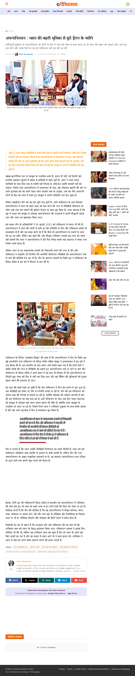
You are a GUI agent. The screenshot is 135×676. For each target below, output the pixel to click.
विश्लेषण (90, 11)
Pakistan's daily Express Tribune (53, 552)
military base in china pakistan (21, 552)
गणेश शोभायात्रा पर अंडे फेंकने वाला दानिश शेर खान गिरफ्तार (119, 176)
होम (9, 11)
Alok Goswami (26, 54)
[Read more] (79, 571)
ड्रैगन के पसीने (34, 547)
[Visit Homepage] (67, 4)
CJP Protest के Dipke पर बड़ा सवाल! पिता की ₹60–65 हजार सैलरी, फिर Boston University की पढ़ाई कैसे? (118, 230)
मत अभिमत (102, 11)
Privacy (62, 669)
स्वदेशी (69, 11)
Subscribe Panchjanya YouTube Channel (46, 590)
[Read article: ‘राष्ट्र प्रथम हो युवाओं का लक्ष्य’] (99, 321)
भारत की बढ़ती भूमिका (49, 547)
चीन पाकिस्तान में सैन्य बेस (68, 547)
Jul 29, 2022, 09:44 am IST (48, 54)
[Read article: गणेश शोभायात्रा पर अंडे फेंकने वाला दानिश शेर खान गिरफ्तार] (99, 177)
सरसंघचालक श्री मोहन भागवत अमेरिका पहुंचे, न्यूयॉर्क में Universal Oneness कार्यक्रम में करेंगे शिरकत (117, 158)
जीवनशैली (79, 11)
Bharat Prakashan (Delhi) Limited (20, 669)
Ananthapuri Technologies (30, 672)
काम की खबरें (58, 11)
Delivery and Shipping (120, 669)
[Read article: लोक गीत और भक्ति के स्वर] (99, 284)
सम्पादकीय (45, 11)
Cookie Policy (80, 669)
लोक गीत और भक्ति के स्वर (119, 280)
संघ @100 (33, 11)
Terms (70, 669)
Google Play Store (56, 593)
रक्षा (111, 11)
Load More (110, 333)
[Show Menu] (7, 4)
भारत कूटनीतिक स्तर (20, 547)
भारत (16, 11)
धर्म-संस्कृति (121, 11)
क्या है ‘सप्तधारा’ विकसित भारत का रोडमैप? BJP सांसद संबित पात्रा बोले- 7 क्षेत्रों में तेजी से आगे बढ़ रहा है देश (119, 302)
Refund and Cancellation (98, 669)
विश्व (23, 11)
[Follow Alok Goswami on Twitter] (11, 569)
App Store (72, 593)
